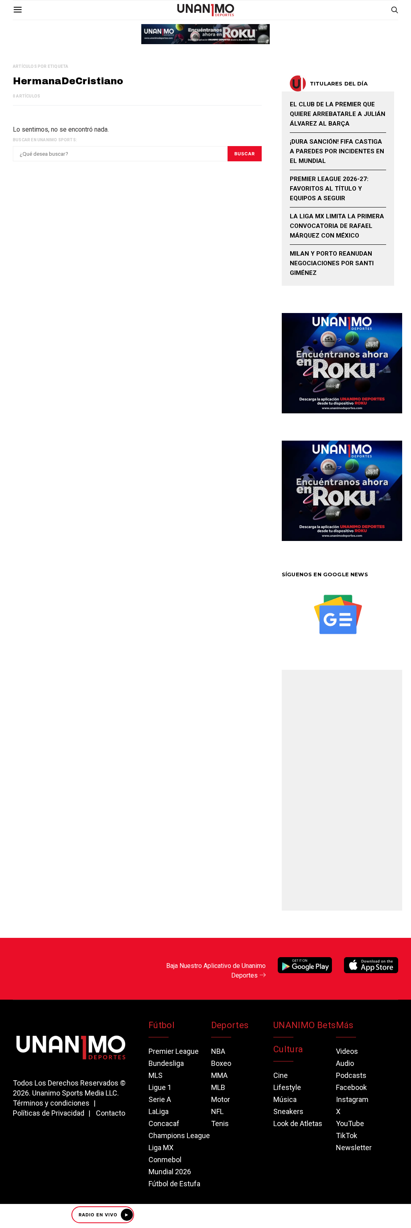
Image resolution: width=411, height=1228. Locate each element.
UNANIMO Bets (304, 1025)
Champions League (179, 1135)
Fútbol (162, 1025)
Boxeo (221, 1063)
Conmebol (165, 1159)
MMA (219, 1075)
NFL (217, 1111)
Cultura (288, 1049)
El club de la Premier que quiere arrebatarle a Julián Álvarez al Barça (337, 114)
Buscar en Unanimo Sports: (45, 140)
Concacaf (164, 1123)
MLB (218, 1087)
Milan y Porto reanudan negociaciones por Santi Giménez (332, 263)
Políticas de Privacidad (48, 1113)
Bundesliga (166, 1063)
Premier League (174, 1051)
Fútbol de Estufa (174, 1183)
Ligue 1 (160, 1087)
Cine (280, 1075)
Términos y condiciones (51, 1103)
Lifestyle (287, 1087)
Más (345, 1025)
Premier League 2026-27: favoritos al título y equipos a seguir (329, 188)
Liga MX (161, 1147)
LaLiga (159, 1111)
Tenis (220, 1123)
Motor (220, 1099)
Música (285, 1099)
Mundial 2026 (170, 1171)
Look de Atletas (297, 1123)
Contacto (110, 1113)
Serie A (160, 1099)
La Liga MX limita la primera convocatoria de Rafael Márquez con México (337, 226)
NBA (218, 1051)
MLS (156, 1075)
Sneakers (288, 1111)
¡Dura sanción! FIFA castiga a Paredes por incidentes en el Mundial (337, 151)
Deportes (230, 1025)
